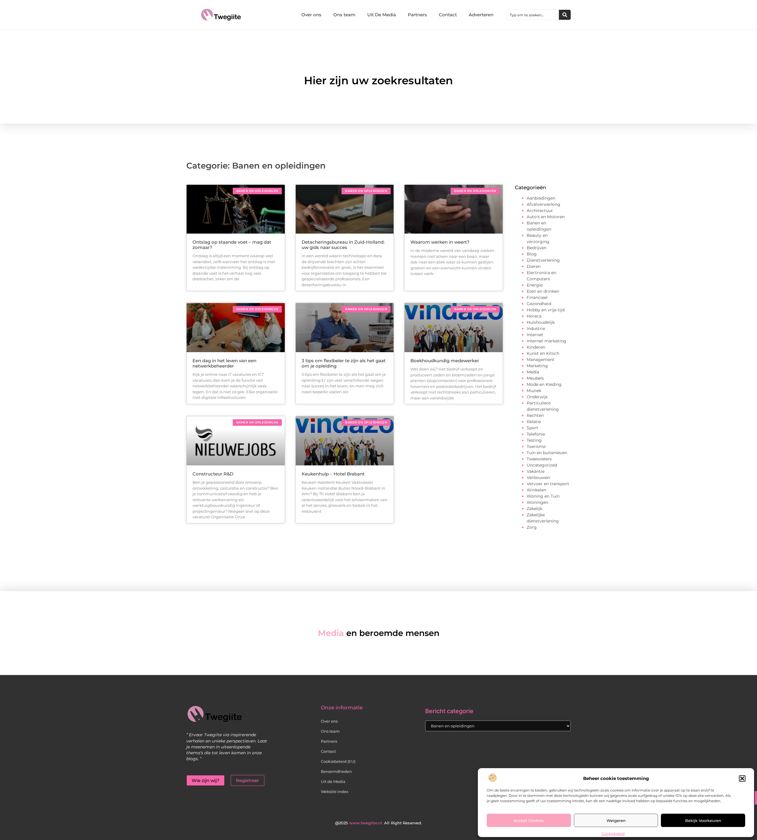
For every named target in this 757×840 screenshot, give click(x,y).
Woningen (537, 502)
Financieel (537, 297)
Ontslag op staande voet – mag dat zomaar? (232, 244)
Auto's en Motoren (546, 216)
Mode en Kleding (544, 384)
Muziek (534, 390)
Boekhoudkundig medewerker (444, 360)
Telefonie (536, 434)
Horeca (534, 316)
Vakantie (535, 471)
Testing (534, 440)
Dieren (534, 266)
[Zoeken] (565, 15)
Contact (448, 14)
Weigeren (616, 820)
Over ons (311, 14)
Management (540, 359)
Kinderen (536, 347)
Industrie (536, 328)
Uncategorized (542, 465)
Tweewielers (539, 459)
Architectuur (540, 210)
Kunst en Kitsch (543, 353)
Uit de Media (333, 781)
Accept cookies (529, 820)
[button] (742, 778)
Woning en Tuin (543, 496)
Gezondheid (539, 303)
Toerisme (536, 446)
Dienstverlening (543, 260)
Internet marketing (546, 341)
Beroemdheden (336, 771)
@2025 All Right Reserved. (378, 822)
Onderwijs (537, 396)
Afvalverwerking (543, 204)
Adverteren (481, 14)
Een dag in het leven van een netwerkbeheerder (224, 363)
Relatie (534, 421)
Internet (535, 334)
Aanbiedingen (541, 198)
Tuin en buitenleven (547, 452)
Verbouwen (538, 477)
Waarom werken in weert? (440, 242)
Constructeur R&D (213, 474)
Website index (334, 791)
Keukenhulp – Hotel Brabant (333, 474)
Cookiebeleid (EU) (338, 761)
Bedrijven (536, 247)
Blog (532, 254)
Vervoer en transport (548, 483)
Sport (532, 427)
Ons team (344, 14)
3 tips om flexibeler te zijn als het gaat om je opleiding (344, 363)
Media (533, 372)
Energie (535, 285)
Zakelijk (534, 508)
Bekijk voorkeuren (703, 820)
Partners (417, 14)
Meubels (535, 378)
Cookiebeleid (613, 833)
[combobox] (533, 15)
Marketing (537, 365)
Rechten (535, 415)
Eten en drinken (543, 291)
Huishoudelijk (541, 322)
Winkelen (536, 490)
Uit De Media (381, 14)
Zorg (532, 527)
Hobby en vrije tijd (545, 310)
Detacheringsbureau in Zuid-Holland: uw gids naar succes (343, 244)
